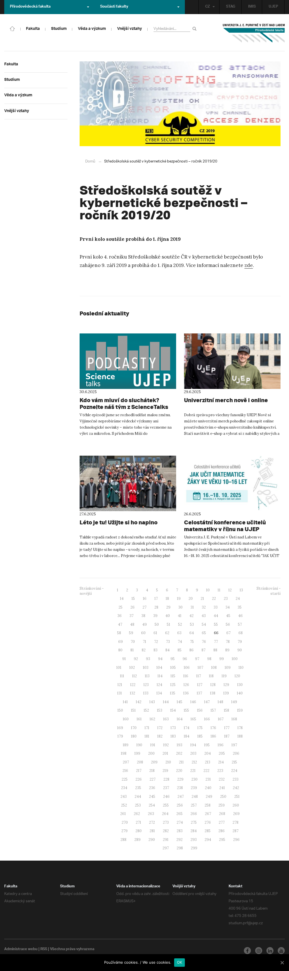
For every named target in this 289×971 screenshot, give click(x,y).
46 (240, 615)
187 (226, 736)
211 (181, 762)
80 (120, 650)
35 (240, 607)
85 (179, 650)
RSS (43, 949)
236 (152, 787)
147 (207, 702)
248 (195, 796)
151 (133, 710)
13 (241, 590)
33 (216, 607)
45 (228, 615)
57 (240, 624)
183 (173, 736)
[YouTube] (281, 950)
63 (179, 633)
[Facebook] (247, 950)
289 (137, 839)
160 (126, 719)
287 (235, 831)
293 (194, 839)
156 (200, 710)
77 (216, 641)
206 (236, 753)
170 (134, 727)
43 (204, 615)
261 (123, 813)
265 (179, 813)
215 (234, 762)
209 (154, 762)
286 (221, 831)
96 (185, 658)
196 (221, 745)
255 (166, 805)
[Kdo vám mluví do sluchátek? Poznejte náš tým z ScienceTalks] (128, 361)
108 (214, 667)
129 (226, 684)
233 (235, 779)
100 (235, 658)
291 (165, 839)
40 (167, 615)
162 (152, 719)
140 (240, 693)
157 (213, 710)
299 (194, 848)
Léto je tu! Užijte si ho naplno (118, 522)
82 (144, 650)
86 (191, 650)
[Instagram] (258, 950)
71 (144, 641)
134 (159, 693)
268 (222, 813)
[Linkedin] (269, 950)
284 (194, 831)
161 (139, 719)
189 (125, 745)
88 (215, 650)
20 (191, 598)
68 (240, 633)
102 (132, 667)
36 (119, 615)
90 (239, 650)
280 (138, 831)
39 (155, 615)
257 (194, 805)
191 (152, 745)
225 (125, 779)
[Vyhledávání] (195, 28)
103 (145, 667)
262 (137, 813)
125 (173, 684)
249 (209, 796)
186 (213, 736)
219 (165, 770)
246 (166, 796)
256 (180, 805)
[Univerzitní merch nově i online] (232, 361)
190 (139, 745)
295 (222, 839)
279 (124, 831)
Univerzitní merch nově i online (226, 400)
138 (212, 693)
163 (166, 719)
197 (234, 745)
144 (166, 702)
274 (180, 822)
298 (180, 848)
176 (213, 727)
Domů (90, 161)
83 (155, 650)
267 (208, 813)
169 (120, 727)
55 (216, 624)
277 (222, 822)
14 (122, 598)
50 (157, 624)
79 (240, 641)
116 (185, 676)
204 (207, 753)
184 (186, 736)
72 (156, 641)
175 (200, 727)
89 (227, 650)
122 (132, 684)
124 (159, 684)
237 (166, 787)
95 (172, 658)
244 (138, 796)
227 (153, 779)
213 (207, 762)
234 (124, 787)
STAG (230, 7)
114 (160, 676)
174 (186, 727)
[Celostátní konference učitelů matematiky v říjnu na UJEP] (232, 483)
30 (180, 607)
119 (224, 676)
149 (234, 702)
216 (125, 770)
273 (166, 822)
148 (220, 702)
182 (160, 736)
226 (138, 779)
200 (151, 753)
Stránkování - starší (269, 591)
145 (179, 702)
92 (136, 658)
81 (132, 650)
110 (241, 667)
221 (193, 770)
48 (132, 624)
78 (228, 641)
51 (168, 624)
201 (165, 753)
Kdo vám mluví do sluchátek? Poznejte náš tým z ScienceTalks (124, 403)
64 (191, 633)
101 (118, 667)
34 (227, 607)
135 (172, 693)
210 (168, 762)
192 (166, 745)
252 (124, 805)
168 (234, 719)
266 (194, 813)
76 (204, 641)
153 (159, 710)
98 (209, 658)
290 (151, 839)
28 (156, 607)
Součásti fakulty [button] (114, 7)
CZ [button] (207, 7)
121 (119, 684)
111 (122, 676)
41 (179, 615)
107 (200, 667)
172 (160, 727)
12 (230, 590)
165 (193, 719)
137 (199, 693)
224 (234, 770)
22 (214, 598)
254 (152, 805)
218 (152, 770)
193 (179, 745)
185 (200, 736)
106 (187, 667)
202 (179, 753)
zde (248, 265)
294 (208, 839)
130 (240, 684)
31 (192, 607)
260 (236, 805)
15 (133, 598)
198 (123, 753)
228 (166, 779)
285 (208, 831)
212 (194, 762)
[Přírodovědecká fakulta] (12, 28)
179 (120, 736)
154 (173, 710)
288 (123, 839)
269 (236, 813)
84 (167, 650)
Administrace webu (21, 949)
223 (220, 770)
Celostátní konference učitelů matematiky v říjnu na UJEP (225, 526)
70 (133, 641)
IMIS (252, 7)
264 (165, 813)
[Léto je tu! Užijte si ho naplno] (128, 483)
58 (119, 633)
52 (180, 624)
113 (147, 676)
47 (120, 624)
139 (226, 693)
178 (240, 727)
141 (125, 702)
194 (193, 745)
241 (222, 787)
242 (236, 787)
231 (208, 779)
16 (144, 598)
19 (179, 598)
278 (235, 822)
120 (237, 676)
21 (202, 598)
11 (219, 590)
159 (240, 710)
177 (226, 727)
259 (221, 805)
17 (156, 598)
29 (168, 607)
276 (208, 822)
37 (131, 615)
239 (194, 787)
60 (143, 633)
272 (152, 822)
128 (213, 684)
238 (180, 787)
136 (186, 693)
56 (228, 624)
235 (138, 787)
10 (208, 590)
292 (179, 839)
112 (134, 676)
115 (172, 676)
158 (226, 710)
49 (144, 624)
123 (146, 684)
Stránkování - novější (92, 591)
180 (134, 736)
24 (238, 598)
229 (180, 779)
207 (126, 762)
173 (173, 727)
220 (179, 770)
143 (152, 702)
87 (203, 650)
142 (138, 702)
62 (167, 633)
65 (204, 633)
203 (193, 753)
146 (193, 702)
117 (198, 676)
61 (155, 633)
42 (191, 615)
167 (221, 719)
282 (166, 831)
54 (204, 624)
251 (237, 796)
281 (152, 831)
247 (181, 796)
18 (167, 598)
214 (221, 762)
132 (132, 693)
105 (173, 667)
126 (186, 684)
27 (144, 607)
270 (125, 822)
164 (180, 719)
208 (140, 762)
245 (152, 796)
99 (221, 658)
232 (222, 779)
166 (207, 719)
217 (138, 770)
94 (160, 658)
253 (138, 805)
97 (197, 658)
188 (240, 736)
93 (148, 658)
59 (131, 633)
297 (166, 848)
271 (138, 822)
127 (199, 684)
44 (216, 615)
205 (222, 753)
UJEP (273, 7)
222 (206, 770)
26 (132, 607)
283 (180, 831)
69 (120, 641)
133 (145, 693)
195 (207, 745)
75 (192, 641)
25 (120, 607)
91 (124, 658)
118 (211, 676)
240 (208, 787)
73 (168, 641)
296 (236, 839)
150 (120, 710)
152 (146, 710)
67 (228, 633)
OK (179, 962)
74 (180, 641)
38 (143, 615)
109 (228, 667)
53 (192, 624)
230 (194, 779)
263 (151, 813)
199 (137, 753)
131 (119, 693)
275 (194, 822)
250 (223, 796)
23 (226, 598)
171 (146, 727)
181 (146, 736)
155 (186, 710)
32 (204, 607)
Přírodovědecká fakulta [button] (30, 7)
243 (124, 796)
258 (208, 805)
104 (159, 667)
